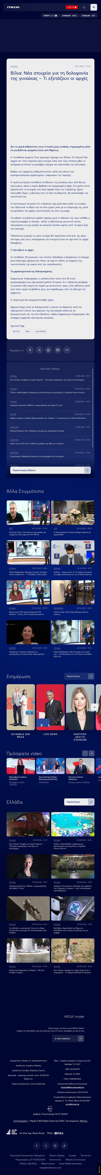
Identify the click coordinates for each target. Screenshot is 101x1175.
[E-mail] (58, 350)
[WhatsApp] (48, 350)
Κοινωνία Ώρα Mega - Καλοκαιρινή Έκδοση (48, 778)
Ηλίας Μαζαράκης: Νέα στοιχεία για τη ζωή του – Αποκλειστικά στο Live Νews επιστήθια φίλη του (73, 654)
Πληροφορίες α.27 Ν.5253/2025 (30, 1159)
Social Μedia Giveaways (70, 1163)
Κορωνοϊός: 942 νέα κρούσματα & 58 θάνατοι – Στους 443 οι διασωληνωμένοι (26, 613)
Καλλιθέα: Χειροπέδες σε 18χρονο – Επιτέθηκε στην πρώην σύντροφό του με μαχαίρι (71, 930)
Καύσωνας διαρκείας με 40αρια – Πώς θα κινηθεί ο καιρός (26, 971)
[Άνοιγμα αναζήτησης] (84, 7)
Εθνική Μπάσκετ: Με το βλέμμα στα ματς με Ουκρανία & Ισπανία (37, 431)
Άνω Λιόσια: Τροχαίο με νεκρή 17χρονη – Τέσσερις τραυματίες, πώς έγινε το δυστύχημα (47, 380)
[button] (93, 7)
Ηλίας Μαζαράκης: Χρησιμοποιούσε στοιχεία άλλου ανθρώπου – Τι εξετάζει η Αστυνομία (28, 573)
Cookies (72, 1155)
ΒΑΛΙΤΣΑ (16, 331)
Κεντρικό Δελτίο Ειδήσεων (76, 778)
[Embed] (67, 350)
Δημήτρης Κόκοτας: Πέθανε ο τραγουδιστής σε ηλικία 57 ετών (36, 405)
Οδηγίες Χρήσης (56, 1155)
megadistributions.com (50, 1167)
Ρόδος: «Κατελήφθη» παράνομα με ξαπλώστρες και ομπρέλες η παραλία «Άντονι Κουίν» (47, 392)
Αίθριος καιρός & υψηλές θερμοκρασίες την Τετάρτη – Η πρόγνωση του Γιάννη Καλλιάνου (48, 418)
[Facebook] (30, 350)
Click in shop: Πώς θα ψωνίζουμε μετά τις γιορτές (71, 613)
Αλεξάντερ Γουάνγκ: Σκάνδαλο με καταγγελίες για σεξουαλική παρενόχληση (26, 653)
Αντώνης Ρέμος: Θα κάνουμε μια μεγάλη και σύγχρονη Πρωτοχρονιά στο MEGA (27, 533)
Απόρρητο (99, 1169)
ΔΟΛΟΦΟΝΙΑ (40, 331)
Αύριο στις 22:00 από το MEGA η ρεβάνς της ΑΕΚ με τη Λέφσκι (36, 443)
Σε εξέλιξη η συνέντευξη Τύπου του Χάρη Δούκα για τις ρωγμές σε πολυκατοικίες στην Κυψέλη (28, 930)
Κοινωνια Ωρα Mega (20, 735)
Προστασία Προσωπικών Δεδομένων (27, 1155)
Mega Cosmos (48, 1163)
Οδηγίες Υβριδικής (28, 1163)
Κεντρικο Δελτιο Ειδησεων (80, 737)
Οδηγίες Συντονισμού (75, 1159)
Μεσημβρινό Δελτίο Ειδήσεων (18, 778)
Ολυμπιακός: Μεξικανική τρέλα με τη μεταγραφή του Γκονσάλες (37, 456)
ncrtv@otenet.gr (72, 1104)
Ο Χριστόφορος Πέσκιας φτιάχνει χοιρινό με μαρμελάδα (72, 533)
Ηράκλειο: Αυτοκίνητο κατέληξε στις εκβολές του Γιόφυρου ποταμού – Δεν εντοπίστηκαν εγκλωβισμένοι (73, 888)
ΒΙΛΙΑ (28, 331)
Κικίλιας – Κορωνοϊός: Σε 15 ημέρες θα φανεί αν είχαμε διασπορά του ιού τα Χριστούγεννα (73, 573)
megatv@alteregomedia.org (72, 1087)
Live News (50, 734)
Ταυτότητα (85, 1155)
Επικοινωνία (55, 1159)
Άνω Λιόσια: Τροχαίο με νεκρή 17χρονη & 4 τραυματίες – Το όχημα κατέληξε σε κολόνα (72, 971)
